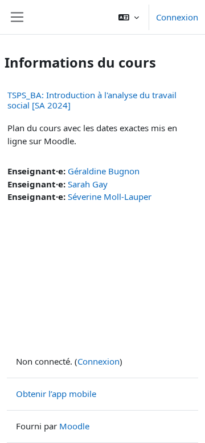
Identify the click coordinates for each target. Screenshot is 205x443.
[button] (128, 17)
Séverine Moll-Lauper (109, 196)
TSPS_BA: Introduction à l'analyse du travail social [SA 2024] (92, 100)
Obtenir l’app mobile (56, 393)
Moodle (74, 426)
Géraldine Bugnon (104, 171)
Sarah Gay (88, 184)
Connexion (177, 17)
